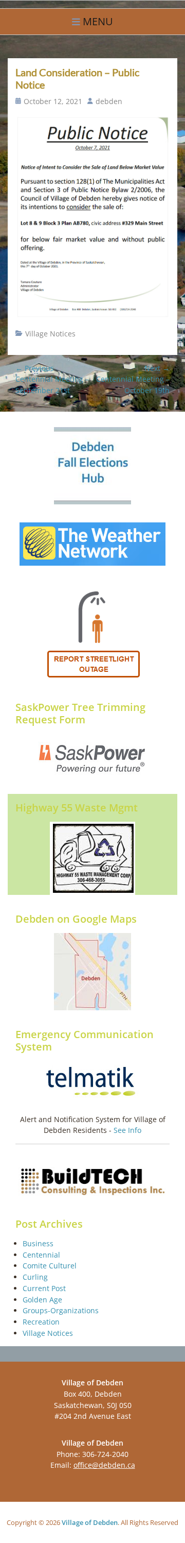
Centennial (41, 1255)
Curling (35, 1277)
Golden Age (42, 1299)
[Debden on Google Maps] (92, 971)
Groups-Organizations (61, 1310)
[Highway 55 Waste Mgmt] (92, 858)
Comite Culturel (50, 1265)
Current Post (44, 1288)
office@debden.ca (104, 1465)
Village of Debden (90, 1522)
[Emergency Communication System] (92, 1082)
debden (109, 101)
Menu (98, 21)
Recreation (41, 1322)
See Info (127, 1130)
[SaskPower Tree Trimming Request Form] (92, 759)
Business (38, 1243)
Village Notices (50, 333)
